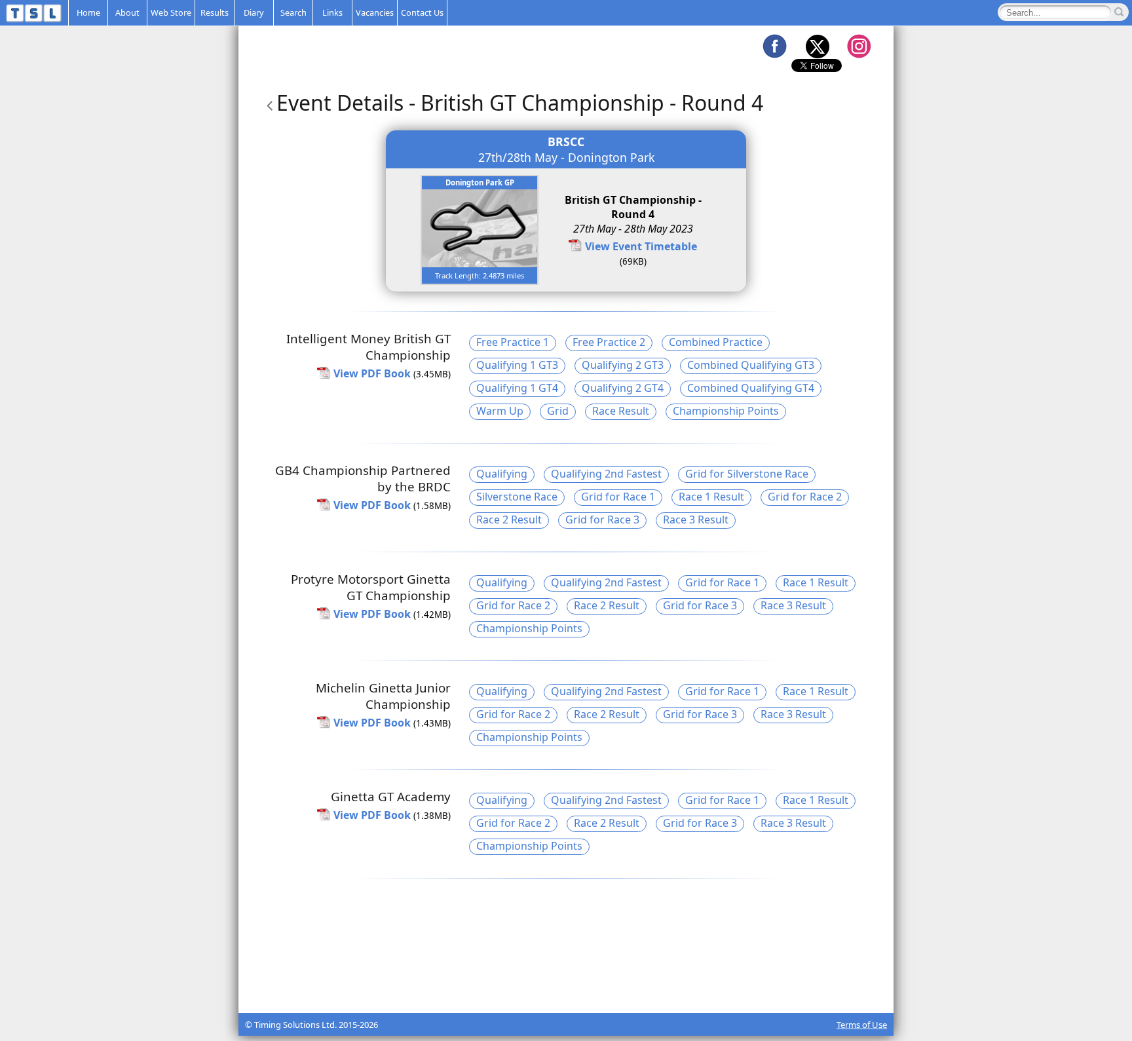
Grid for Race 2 (805, 496)
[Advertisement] (566, 980)
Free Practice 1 (512, 342)
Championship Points (726, 411)
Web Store (171, 12)
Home (88, 12)
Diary (254, 12)
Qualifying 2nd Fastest (606, 473)
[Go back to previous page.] (267, 102)
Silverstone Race (516, 496)
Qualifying (501, 473)
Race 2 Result (509, 519)
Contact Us (422, 12)
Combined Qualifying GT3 (750, 365)
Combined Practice (716, 342)
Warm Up (499, 411)
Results (214, 12)
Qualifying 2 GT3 (623, 365)
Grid (558, 411)
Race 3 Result (695, 519)
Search (293, 12)
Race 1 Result (711, 496)
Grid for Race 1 (618, 496)
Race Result (620, 411)
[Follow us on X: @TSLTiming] (817, 46)
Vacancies (375, 12)
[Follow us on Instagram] (859, 46)
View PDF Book (372, 373)
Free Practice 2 (609, 342)
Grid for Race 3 (602, 519)
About (127, 12)
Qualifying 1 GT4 (517, 388)
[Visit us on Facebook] (774, 46)
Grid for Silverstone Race (746, 473)
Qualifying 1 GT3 (517, 365)
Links (332, 12)
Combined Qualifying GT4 (750, 388)
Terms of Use (862, 1025)
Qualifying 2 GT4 (623, 388)
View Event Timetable (641, 246)
